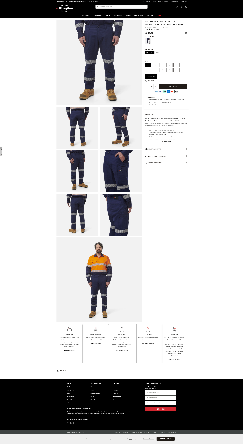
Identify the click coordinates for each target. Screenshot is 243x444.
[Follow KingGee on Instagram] (68, 423)
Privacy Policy (125, 432)
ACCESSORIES (118, 15)
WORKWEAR (97, 15)
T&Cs (161, 432)
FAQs (91, 386)
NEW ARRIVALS (86, 15)
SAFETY (128, 15)
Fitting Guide (93, 399)
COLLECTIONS (138, 15)
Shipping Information (155, 104)
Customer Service (154, 163)
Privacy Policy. (148, 439)
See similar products (69, 350)
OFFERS (159, 15)
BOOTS (108, 15)
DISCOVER (150, 15)
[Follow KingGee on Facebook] (71, 423)
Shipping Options (95, 393)
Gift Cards (70, 403)
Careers (115, 399)
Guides (92, 396)
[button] (152, 29)
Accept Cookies (166, 439)
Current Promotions (171, 432)
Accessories (70, 396)
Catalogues (116, 390)
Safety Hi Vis (70, 390)
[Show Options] (174, 403)
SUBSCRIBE (160, 409)
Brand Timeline (117, 396)
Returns (166, 1)
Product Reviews (117, 403)
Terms (154, 432)
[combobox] (121, 7)
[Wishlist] (186, 33)
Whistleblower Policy (137, 432)
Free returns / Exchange (157, 156)
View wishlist (177, 7)
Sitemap (116, 432)
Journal (115, 386)
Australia (183, 1)
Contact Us (174, 1)
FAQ (147, 432)
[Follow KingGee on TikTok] (73, 423)
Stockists (147, 1)
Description (149, 114)
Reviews (63, 371)
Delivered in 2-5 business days (89, 1)
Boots (68, 393)
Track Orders (157, 1)
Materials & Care (154, 149)
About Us (115, 393)
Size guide (151, 81)
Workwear (70, 386)
